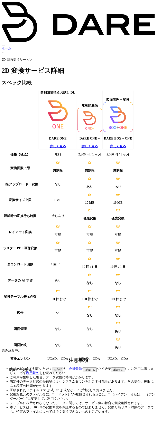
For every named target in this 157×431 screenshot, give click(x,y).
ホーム (6, 48)
